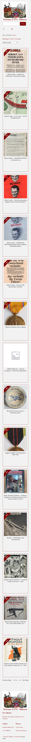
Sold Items (9, 35)
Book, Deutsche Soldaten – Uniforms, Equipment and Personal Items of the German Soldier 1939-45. (15, 497)
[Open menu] (3, 29)
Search (23, 23)
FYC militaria (6, 713)
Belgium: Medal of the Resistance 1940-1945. (15, 453)
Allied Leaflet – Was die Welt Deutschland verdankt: (15, 286)
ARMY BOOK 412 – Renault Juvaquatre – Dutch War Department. (15, 370)
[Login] (7, 29)
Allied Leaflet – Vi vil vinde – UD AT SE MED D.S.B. (15, 117)
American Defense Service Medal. (15, 327)
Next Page (25, 680)
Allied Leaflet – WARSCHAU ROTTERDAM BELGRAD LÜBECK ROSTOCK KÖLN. (16, 244)
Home (3, 35)
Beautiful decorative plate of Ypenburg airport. (15, 411)
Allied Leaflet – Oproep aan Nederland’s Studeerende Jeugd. (15, 75)
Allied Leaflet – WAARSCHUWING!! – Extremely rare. (15, 159)
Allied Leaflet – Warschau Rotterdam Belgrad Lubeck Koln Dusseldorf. (15, 201)
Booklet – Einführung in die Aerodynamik (15, 538)
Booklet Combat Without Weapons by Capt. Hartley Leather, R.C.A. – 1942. (15, 664)
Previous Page (6, 680)
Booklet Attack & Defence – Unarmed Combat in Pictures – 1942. (15, 580)
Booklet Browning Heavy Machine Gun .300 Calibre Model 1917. (15, 622)
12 (20, 680)
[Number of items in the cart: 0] (12, 29)
